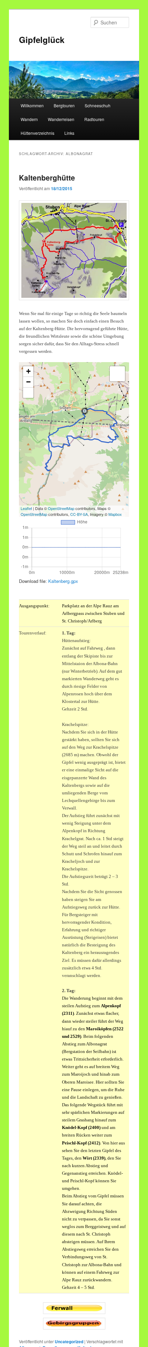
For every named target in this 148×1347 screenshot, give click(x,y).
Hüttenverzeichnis (37, 133)
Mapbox (115, 514)
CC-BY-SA (79, 514)
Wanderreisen (61, 119)
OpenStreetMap (61, 508)
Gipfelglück (41, 39)
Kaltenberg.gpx (63, 581)
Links (69, 133)
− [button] (28, 382)
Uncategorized (69, 1341)
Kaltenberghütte (47, 177)
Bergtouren (64, 105)
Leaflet (26, 508)
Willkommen (32, 105)
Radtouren (94, 119)
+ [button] (28, 371)
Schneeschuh (97, 105)
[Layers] (117, 373)
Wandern (29, 119)
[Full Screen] (28, 393)
